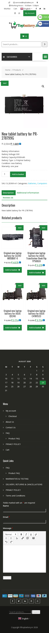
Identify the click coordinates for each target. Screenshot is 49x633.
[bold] (21, 534)
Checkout (12, 416)
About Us (10, 422)
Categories (12, 56)
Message (8, 528)
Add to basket (18, 174)
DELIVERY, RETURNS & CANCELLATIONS (24, 484)
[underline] (31, 534)
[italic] (26, 534)
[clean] (36, 534)
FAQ (8, 433)
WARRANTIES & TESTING (17, 478)
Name (6, 505)
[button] (45, 56)
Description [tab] (8, 192)
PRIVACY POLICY (13, 444)
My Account (29, 13)
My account (11, 410)
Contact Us (11, 427)
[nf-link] (22, 538)
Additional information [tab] (28, 192)
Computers (42, 183)
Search (36, 612)
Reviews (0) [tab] (8, 197)
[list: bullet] (11, 538)
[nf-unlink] (27, 538)
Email (6, 517)
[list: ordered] (6, 538)
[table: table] (33, 538)
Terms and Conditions (15, 495)
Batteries (32, 183)
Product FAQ (14, 438)
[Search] (44, 44)
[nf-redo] (11, 542)
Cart (15, 8)
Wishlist (7, 8)
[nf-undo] (6, 542)
